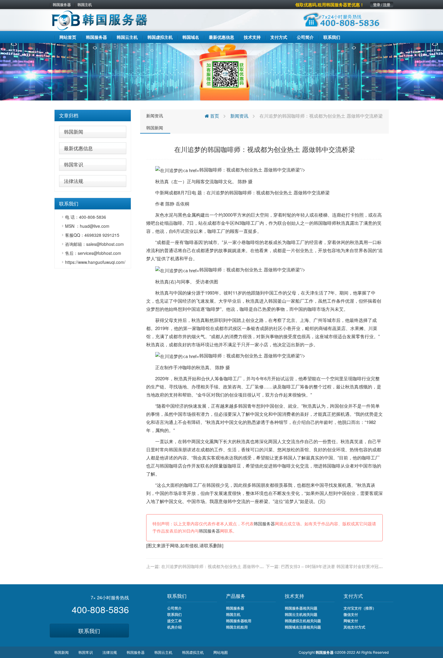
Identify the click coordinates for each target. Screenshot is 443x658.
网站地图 (220, 652)
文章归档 (68, 115)
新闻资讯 (154, 116)
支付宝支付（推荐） (360, 608)
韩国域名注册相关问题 (303, 627)
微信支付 (351, 614)
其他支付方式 (354, 627)
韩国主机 (84, 4)
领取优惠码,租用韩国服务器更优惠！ (329, 5)
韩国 (233, 192)
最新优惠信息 (78, 148)
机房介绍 (174, 627)
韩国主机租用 (237, 627)
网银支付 (351, 620)
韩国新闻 (73, 131)
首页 (214, 116)
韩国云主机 (163, 652)
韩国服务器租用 (238, 620)
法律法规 (73, 181)
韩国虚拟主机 (193, 652)
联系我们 (89, 631)
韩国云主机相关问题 (301, 614)
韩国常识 (73, 164)
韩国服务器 (62, 4)
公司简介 (174, 608)
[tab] (93, 115)
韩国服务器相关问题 (301, 608)
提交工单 (174, 620)
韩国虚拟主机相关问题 (303, 620)
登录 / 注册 (381, 4)
